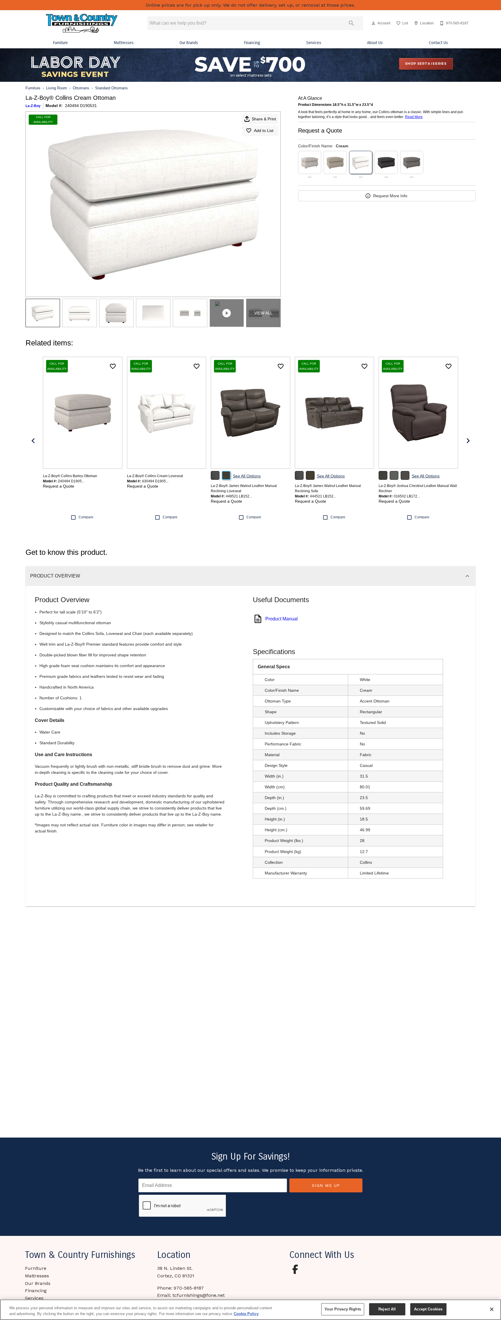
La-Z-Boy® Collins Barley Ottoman (70, 476)
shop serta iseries (426, 63)
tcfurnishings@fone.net (199, 1295)
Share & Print (264, 119)
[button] (373, 23)
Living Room (56, 88)
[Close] (491, 1309)
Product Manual (281, 618)
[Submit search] (351, 23)
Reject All (387, 1309)
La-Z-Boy (33, 106)
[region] (250, 1309)
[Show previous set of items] (33, 440)
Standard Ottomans (111, 88)
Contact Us (438, 42)
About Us (375, 42)
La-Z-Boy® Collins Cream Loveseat (155, 476)
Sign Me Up (326, 1185)
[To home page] (82, 23)
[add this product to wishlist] (113, 366)
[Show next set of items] (467, 440)
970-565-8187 (189, 1288)
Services (313, 42)
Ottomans (81, 88)
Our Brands (188, 42)
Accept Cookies (428, 1309)
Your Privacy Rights (342, 1309)
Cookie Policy (246, 1314)
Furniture (60, 42)
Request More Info (390, 195)
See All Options (247, 476)
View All (263, 313)
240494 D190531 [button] (81, 105)
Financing (252, 42)
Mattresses (124, 42)
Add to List (263, 130)
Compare (86, 517)
